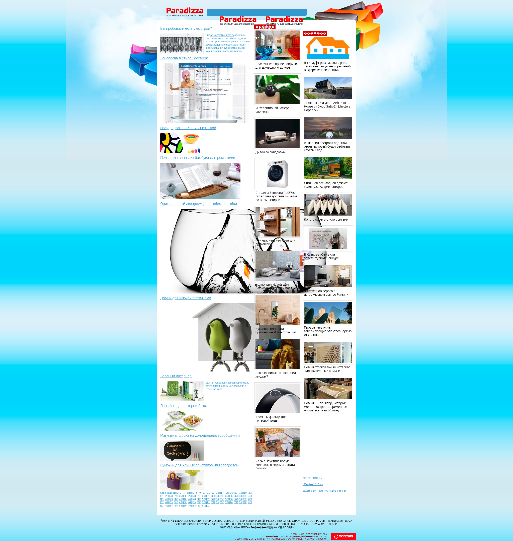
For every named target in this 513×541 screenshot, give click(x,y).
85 (180, 505)
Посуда (315, 524)
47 (189, 499)
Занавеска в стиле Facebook (184, 58)
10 (204, 492)
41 (162, 499)
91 (208, 505)
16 (231, 492)
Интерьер (238, 521)
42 (166, 499)
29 (199, 496)
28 (194, 496)
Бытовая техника (231, 524)
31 (208, 496)
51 (208, 499)
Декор (207, 521)
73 (217, 502)
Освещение (288, 524)
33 (217, 496)
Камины (262, 524)
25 (180, 496)
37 (235, 496)
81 (162, 505)
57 (235, 499)
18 (240, 492)
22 (166, 496)
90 (203, 505)
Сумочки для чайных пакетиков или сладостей (199, 465)
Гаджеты (250, 524)
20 (249, 492)
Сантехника (329, 524)
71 (208, 502)
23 (171, 496)
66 (185, 502)
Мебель (271, 521)
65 (180, 502)
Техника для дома (340, 521)
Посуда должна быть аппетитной (188, 128)
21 (162, 496)
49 (199, 499)
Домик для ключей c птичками (185, 298)
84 (176, 505)
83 (171, 505)
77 (235, 502)
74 (222, 502)
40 (249, 496)
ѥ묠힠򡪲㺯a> (286, 527)
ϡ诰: (178, 524)
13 (217, 492)
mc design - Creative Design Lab (343, 536)
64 (176, 502)
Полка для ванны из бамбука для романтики (197, 158)
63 (171, 502)
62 (166, 502)
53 (217, 499)
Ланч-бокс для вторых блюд (183, 406)
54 (222, 499)
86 (185, 505)
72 (212, 502)
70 (203, 502)
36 (231, 496)
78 (240, 502)
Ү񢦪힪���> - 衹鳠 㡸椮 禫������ (324, 490)
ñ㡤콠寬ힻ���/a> (172, 521)
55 (226, 499)
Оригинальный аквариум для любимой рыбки (198, 204)
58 (240, 499)
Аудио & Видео (208, 524)
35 (226, 496)
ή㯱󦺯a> (226, 40)
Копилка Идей (255, 521)
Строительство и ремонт (309, 521)
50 (203, 499)
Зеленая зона (221, 521)
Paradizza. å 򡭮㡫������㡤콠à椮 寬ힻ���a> (185, 11)
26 (185, 496)
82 (166, 505)
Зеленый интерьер (176, 376)
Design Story (193, 521)
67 (189, 502)
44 (176, 499)
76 (231, 502)
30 (203, 496)
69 (199, 502)
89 (199, 505)
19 (245, 492)
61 (162, 502)
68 (194, 502)
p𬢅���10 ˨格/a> (313, 484)
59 (245, 499)
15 (226, 492)
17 (236, 492)
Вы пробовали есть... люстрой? (186, 28)
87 (189, 505)
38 (240, 496)
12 (213, 492)
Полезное (284, 521)
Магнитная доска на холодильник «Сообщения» (200, 435)
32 (212, 496)
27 (189, 496)
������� (315, 33)
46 (185, 499)
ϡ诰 (215, 40)
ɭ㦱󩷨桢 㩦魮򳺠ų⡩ (312, 478)
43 (171, 499)
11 (208, 492)
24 (176, 496)
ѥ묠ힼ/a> (253, 38)
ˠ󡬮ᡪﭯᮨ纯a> (233, 527)
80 (249, 502)
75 (226, 502)
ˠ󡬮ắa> (239, 38)
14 (222, 492)
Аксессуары (189, 524)
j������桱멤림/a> (264, 527)
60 (249, 499)
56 (231, 499)
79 (245, 502)
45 (180, 499)
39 (245, 496)
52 (212, 499)
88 (194, 505)
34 (222, 496)
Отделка (303, 524)
